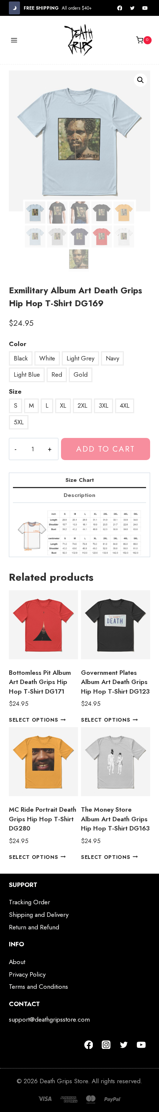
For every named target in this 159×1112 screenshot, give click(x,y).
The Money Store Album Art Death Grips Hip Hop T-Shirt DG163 (115, 819)
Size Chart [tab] (79, 480)
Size (15, 391)
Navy (112, 358)
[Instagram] (106, 1045)
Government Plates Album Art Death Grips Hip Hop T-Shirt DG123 (115, 682)
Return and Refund (34, 927)
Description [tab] (79, 495)
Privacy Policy (27, 974)
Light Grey (80, 358)
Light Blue (27, 374)
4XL (124, 405)
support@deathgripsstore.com (49, 1019)
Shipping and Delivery (38, 914)
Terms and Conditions (38, 986)
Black (21, 358)
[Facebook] (120, 8)
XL (63, 405)
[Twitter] (132, 8)
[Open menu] (14, 40)
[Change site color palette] (14, 7)
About (17, 961)
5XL (19, 422)
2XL (82, 405)
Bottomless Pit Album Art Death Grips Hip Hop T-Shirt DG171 (40, 682)
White (47, 358)
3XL (103, 405)
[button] (140, 80)
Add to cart (105, 449)
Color (17, 343)
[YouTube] (145, 8)
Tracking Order (29, 902)
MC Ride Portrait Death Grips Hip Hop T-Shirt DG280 (42, 819)
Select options (33, 720)
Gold (81, 374)
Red (56, 374)
